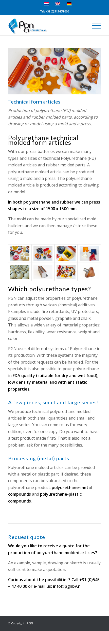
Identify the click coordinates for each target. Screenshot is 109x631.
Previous (19, 71)
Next (89, 71)
